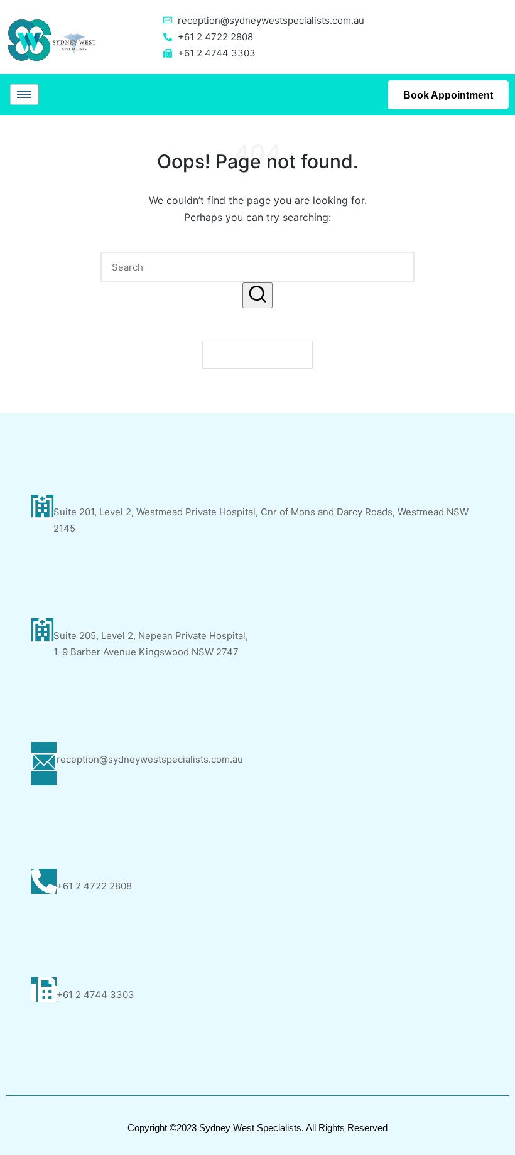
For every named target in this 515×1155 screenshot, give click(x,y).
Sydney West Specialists (250, 1127)
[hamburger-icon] (24, 94)
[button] (257, 295)
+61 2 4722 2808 (94, 886)
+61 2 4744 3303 (95, 995)
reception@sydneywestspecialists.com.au (271, 20)
